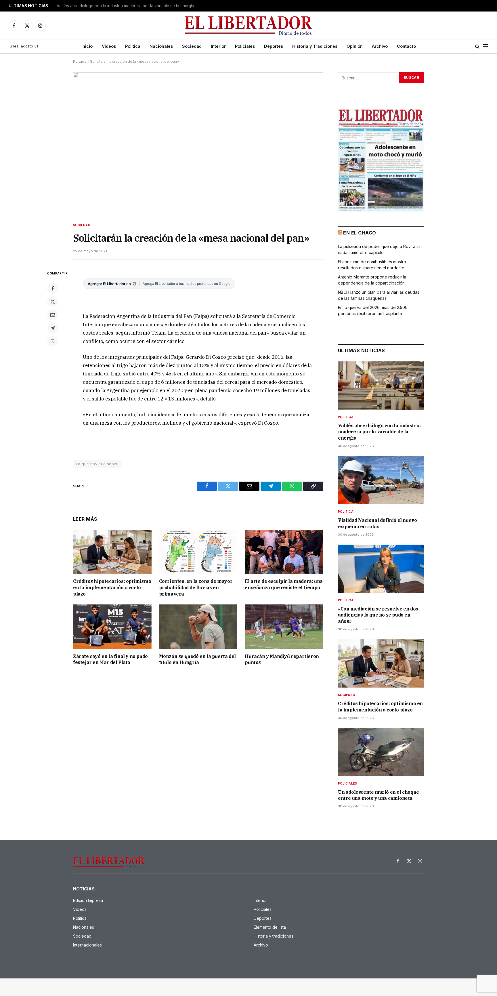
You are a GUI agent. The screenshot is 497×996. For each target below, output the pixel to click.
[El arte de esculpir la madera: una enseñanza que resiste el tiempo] (284, 552)
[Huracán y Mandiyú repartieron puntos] (284, 626)
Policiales (245, 46)
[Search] (477, 46)
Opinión (355, 46)
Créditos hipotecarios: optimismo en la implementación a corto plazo (112, 587)
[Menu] (485, 46)
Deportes (273, 46)
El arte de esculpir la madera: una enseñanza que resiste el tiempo (283, 584)
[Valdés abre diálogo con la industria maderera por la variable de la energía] (381, 385)
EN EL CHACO (359, 233)
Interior (218, 46)
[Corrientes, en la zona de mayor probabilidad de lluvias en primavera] (198, 552)
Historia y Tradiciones (314, 46)
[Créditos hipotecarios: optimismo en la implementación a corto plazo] (112, 552)
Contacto (406, 46)
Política (132, 46)
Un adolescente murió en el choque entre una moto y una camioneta (378, 795)
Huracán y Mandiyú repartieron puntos (282, 659)
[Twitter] (52, 301)
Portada (79, 61)
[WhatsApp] (52, 341)
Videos (109, 46)
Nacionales (161, 46)
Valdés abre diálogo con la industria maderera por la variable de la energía (379, 432)
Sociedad (192, 46)
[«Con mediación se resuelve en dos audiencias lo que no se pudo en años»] (381, 569)
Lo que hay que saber (97, 463)
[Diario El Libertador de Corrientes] (248, 25)
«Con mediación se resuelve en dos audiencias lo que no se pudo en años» (378, 615)
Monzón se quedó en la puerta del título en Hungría (197, 659)
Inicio (87, 46)
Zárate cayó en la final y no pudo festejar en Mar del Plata (110, 659)
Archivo (380, 46)
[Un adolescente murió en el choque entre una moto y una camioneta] (381, 752)
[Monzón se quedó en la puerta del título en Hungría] (198, 626)
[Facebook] (52, 288)
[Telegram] (52, 328)
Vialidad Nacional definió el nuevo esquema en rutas (105, 5)
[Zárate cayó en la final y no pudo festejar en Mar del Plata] (112, 626)
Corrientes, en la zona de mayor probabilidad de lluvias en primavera (196, 587)
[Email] (52, 314)
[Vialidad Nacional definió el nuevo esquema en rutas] (381, 480)
